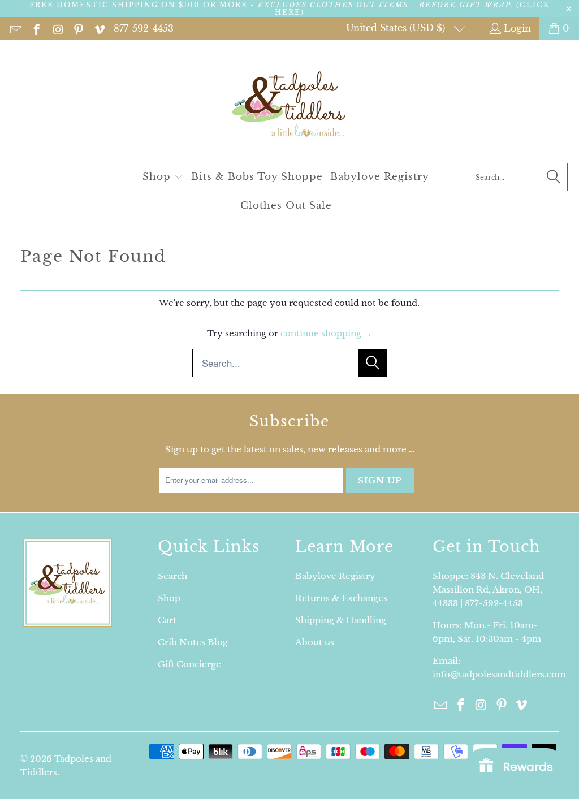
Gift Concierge (189, 664)
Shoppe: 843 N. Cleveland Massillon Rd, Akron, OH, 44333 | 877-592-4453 (488, 589)
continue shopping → (326, 333)
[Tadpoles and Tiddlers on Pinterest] (77, 28)
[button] (162, 177)
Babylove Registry (335, 576)
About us (314, 642)
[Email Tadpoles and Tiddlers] (14, 28)
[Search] (553, 177)
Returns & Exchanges (341, 598)
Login (517, 28)
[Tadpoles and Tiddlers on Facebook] (35, 28)
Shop (169, 598)
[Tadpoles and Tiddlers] (290, 104)
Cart (167, 620)
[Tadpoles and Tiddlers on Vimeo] (98, 28)
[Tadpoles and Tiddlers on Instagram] (56, 28)
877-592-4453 (144, 28)
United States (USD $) (397, 27)
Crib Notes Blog (193, 642)
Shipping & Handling (340, 620)
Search (172, 576)
